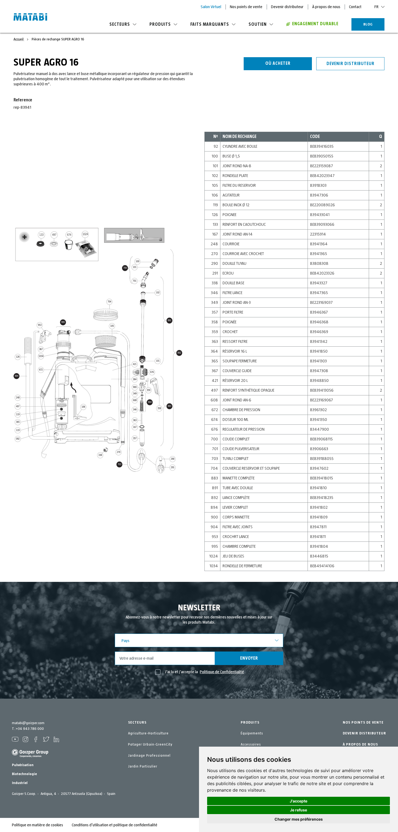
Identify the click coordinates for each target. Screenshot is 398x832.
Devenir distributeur (287, 7)
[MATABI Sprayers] (30, 17)
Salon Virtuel (211, 7)
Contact (355, 7)
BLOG (368, 24)
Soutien (258, 24)
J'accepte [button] (298, 801)
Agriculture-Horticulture (148, 733)
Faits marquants (209, 24)
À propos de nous (326, 7)
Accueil (19, 39)
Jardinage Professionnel (149, 755)
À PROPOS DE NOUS (360, 744)
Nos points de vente (246, 7)
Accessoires (251, 744)
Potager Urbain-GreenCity (150, 744)
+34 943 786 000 (30, 729)
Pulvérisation (23, 765)
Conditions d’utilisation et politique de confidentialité (114, 825)
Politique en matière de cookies (37, 825)
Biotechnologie (24, 774)
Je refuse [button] (298, 810)
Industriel (20, 783)
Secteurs (119, 24)
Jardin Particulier (142, 766)
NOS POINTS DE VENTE (363, 722)
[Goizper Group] (30, 756)
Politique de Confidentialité (222, 672)
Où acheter (278, 63)
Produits (160, 24)
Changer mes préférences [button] (299, 819)
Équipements (252, 733)
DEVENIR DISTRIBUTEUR (364, 733)
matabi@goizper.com (28, 723)
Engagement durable (315, 24)
